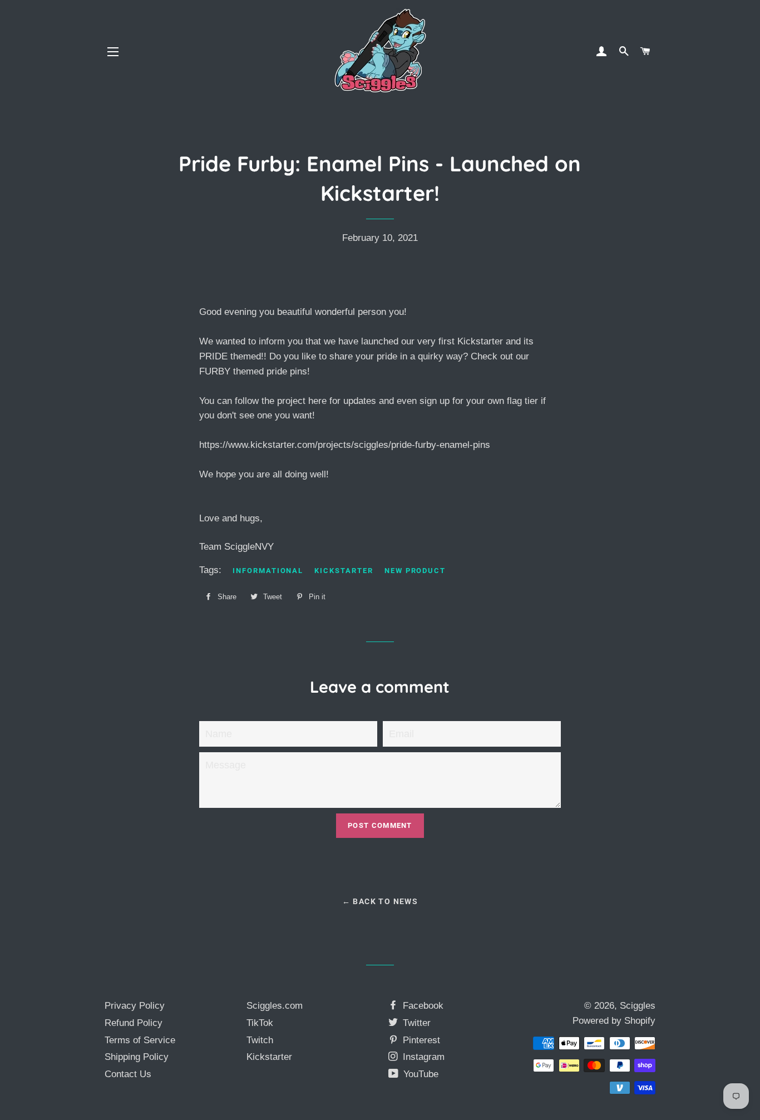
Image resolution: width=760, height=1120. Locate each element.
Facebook (421, 1005)
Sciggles (637, 1005)
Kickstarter (343, 570)
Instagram (422, 1057)
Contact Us (128, 1074)
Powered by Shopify (614, 1020)
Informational (268, 570)
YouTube (419, 1074)
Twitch (259, 1040)
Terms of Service (140, 1040)
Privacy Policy (135, 1005)
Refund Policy (133, 1023)
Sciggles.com (274, 1005)
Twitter (415, 1023)
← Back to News (380, 901)
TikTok (259, 1023)
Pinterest (420, 1040)
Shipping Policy (137, 1057)
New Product (415, 570)
